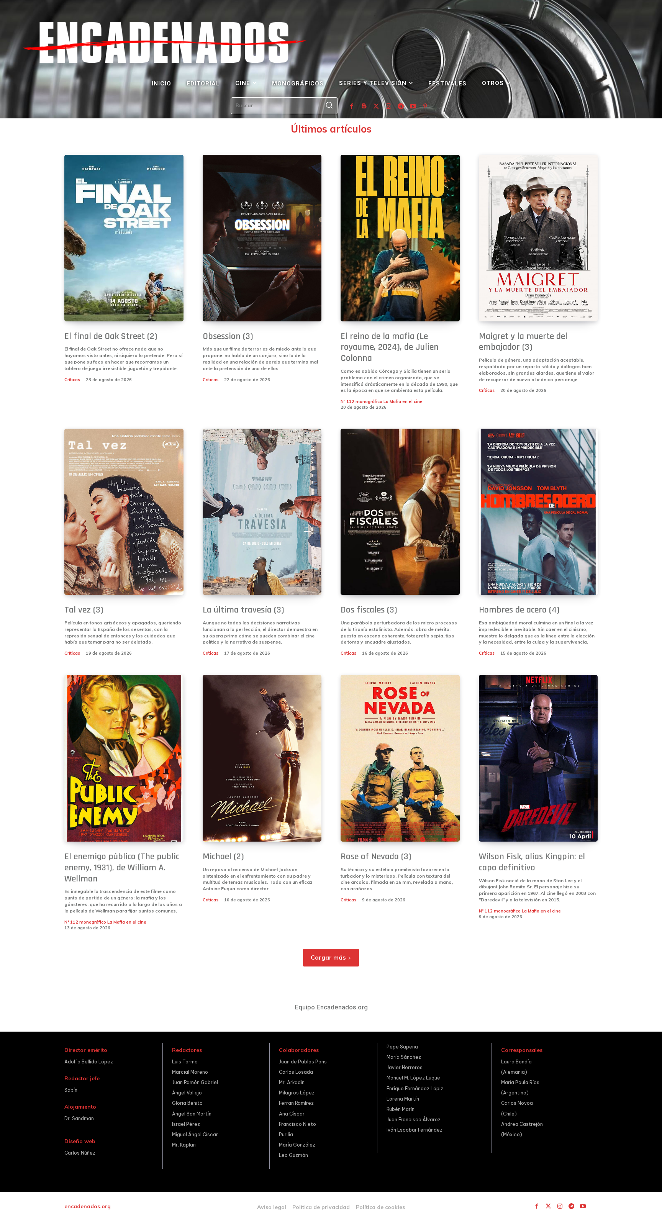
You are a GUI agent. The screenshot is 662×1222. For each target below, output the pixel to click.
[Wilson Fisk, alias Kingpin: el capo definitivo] (538, 758)
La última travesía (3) (243, 610)
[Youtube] (413, 106)
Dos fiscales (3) (369, 610)
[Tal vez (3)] (124, 512)
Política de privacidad (321, 1207)
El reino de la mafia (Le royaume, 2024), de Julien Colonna (390, 347)
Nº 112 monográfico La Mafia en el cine (382, 401)
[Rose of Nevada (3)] (400, 758)
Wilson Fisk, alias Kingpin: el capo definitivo (532, 862)
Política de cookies (380, 1207)
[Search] (329, 105)
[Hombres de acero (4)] (538, 512)
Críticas (72, 379)
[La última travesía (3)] (262, 512)
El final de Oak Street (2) (110, 336)
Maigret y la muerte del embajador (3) (523, 342)
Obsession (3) (228, 336)
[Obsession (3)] (262, 238)
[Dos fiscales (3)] (400, 512)
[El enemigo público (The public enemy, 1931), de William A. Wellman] (124, 758)
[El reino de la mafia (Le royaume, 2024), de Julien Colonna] (400, 238)
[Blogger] (364, 106)
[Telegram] (401, 106)
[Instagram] (388, 106)
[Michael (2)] (262, 758)
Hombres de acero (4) (519, 610)
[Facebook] (352, 106)
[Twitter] (376, 106)
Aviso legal (271, 1207)
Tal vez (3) (83, 610)
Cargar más (328, 957)
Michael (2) (223, 856)
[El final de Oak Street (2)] (124, 238)
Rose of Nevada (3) (376, 856)
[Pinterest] (425, 106)
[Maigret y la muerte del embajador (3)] (538, 238)
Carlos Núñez (79, 1153)
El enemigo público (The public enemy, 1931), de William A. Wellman (121, 868)
